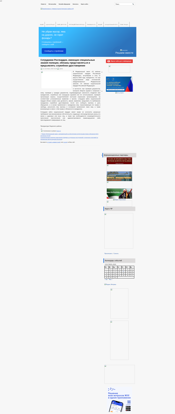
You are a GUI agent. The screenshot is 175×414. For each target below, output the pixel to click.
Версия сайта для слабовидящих (120, 61)
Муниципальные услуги (111, 24)
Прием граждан (124, 24)
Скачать (116, 253)
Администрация (50, 24)
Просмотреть (108, 253)
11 (123, 271)
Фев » (110, 279)
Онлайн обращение (64, 4)
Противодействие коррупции (76, 24)
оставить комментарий (53, 142)
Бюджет (100, 24)
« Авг (106, 279)
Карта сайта (84, 4)
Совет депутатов (61, 24)
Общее (41, 24)
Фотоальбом (52, 4)
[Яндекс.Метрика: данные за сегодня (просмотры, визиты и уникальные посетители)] (110, 284)
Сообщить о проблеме (53, 51)
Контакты (75, 4)
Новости (43, 4)
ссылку (65, 142)
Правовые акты (91, 24)
